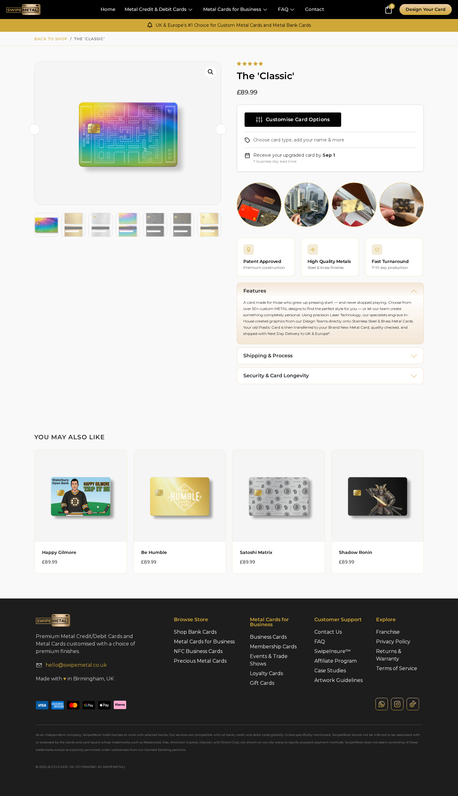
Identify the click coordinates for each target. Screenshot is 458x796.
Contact (314, 9)
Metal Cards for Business (232, 9)
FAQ (283, 9)
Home (108, 9)
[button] (210, 72)
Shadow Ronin (355, 552)
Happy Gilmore (59, 552)
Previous (34, 129)
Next (221, 129)
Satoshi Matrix (256, 552)
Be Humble (154, 552)
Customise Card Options (298, 119)
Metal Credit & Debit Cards (156, 9)
